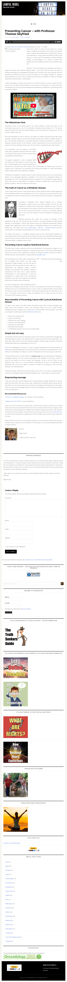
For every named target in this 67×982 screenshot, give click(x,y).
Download (26, 47)
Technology (9, 929)
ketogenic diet (41, 255)
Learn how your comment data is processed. (38, 560)
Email (7, 529)
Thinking (7, 941)
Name (7, 520)
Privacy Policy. (26, 609)
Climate (7, 870)
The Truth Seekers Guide (12, 937)
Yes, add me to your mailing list (15, 546)
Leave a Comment (25, 37)
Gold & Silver (9, 891)
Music (7, 899)
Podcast (7, 908)
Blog (6, 866)
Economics (8, 883)
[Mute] (55, 42)
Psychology (9, 916)
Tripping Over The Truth (12, 401)
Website (7, 538)
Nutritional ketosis (32, 312)
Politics (7, 912)
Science (7, 924)
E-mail (7, 603)
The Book (8, 933)
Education (8, 887)
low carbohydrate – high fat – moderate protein (40, 227)
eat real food (58, 412)
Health (7, 895)
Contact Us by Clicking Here (11, 843)
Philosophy (8, 903)
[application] (33, 42)
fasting (46, 252)
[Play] (7, 42)
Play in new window (16, 47)
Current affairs (9, 878)
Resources (8, 920)
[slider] (59, 41)
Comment (8, 498)
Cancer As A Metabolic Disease (14, 397)
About (7, 862)
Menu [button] (34, 24)
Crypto (7, 874)
